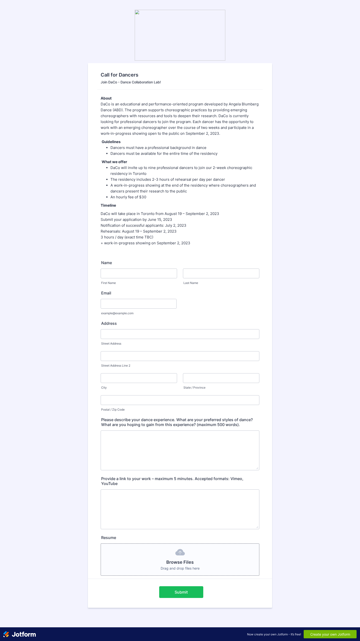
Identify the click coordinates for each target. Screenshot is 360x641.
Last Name (190, 283)
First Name (108, 283)
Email (106, 293)
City (104, 387)
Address (109, 323)
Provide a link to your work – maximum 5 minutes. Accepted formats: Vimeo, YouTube (172, 481)
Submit (181, 592)
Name (106, 262)
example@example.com (117, 313)
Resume (108, 537)
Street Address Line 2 (115, 365)
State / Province (194, 387)
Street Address (111, 343)
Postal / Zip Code (113, 409)
